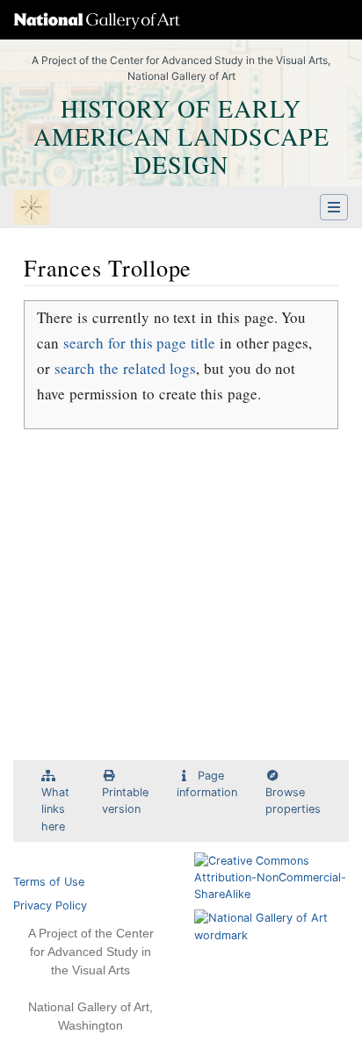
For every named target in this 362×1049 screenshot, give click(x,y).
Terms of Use (48, 881)
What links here (55, 809)
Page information (207, 784)
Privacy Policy (50, 905)
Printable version (125, 800)
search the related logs (125, 368)
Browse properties (293, 800)
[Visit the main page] (31, 208)
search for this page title (139, 343)
